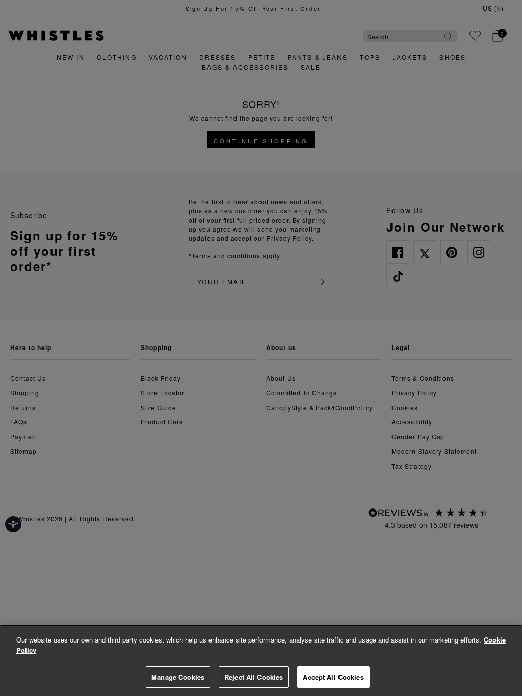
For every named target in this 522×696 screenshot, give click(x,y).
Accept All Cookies (333, 677)
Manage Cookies (177, 677)
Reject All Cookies (253, 677)
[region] (261, 660)
